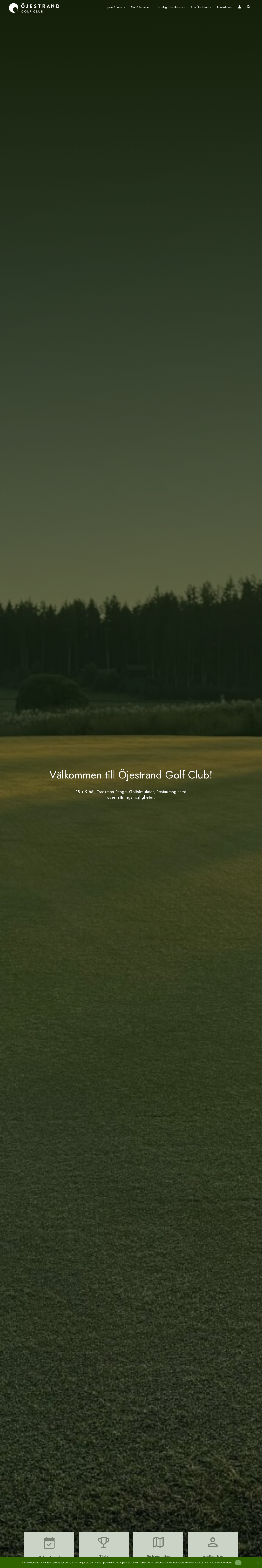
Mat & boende (140, 7)
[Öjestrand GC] (34, 8)
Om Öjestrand (199, 7)
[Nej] (257, 1562)
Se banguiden (158, 1556)
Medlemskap (212, 1556)
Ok (238, 1562)
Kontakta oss (224, 7)
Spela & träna (114, 7)
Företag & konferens (170, 7)
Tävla (103, 1556)
